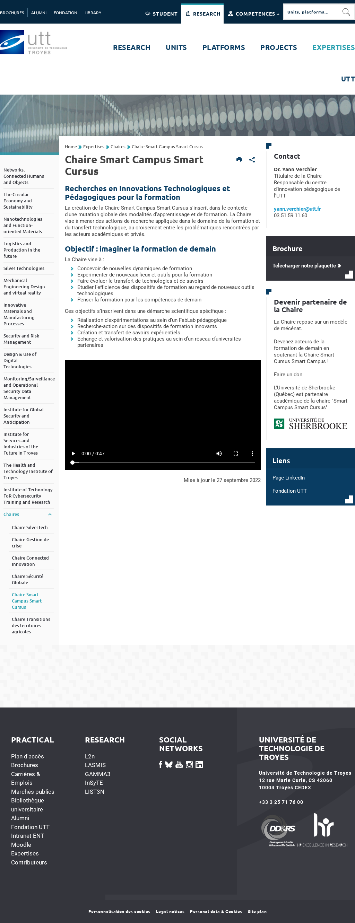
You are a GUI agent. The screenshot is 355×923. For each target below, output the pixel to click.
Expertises (25, 853)
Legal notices (170, 911)
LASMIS (95, 765)
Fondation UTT (30, 827)
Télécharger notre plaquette (304, 266)
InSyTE (94, 782)
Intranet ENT (27, 835)
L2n (90, 756)
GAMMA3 (98, 774)
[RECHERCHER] (346, 11)
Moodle (21, 844)
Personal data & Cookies (216, 911)
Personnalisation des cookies (119, 911)
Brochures (24, 765)
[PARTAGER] (252, 160)
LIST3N (94, 791)
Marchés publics (32, 791)
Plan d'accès (27, 756)
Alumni (20, 818)
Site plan (257, 911)
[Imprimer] (239, 160)
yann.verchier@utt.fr (297, 209)
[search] (310, 11)
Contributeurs (29, 862)
